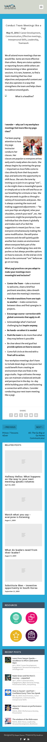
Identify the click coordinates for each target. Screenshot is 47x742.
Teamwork (23, 43)
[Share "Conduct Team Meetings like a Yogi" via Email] (31, 415)
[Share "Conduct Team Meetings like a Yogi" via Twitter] (16, 415)
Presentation (17, 713)
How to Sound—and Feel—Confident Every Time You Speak (26, 692)
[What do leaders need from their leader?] (23, 535)
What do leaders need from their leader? (21, 551)
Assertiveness (28, 696)
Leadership (33, 39)
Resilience (33, 724)
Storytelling (31, 684)
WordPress (39, 735)
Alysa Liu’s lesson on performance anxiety (26, 707)
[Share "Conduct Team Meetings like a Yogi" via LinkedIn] (26, 415)
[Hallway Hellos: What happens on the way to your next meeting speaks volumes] (23, 461)
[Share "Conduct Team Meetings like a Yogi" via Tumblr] (21, 415)
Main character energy (31, 683)
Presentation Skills (19, 684)
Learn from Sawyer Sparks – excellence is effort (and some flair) (25, 660)
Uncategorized (17, 669)
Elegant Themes (20, 735)
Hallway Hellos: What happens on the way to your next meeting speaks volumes (22, 479)
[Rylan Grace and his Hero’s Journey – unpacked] (8, 677)
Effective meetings (31, 36)
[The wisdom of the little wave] (8, 721)
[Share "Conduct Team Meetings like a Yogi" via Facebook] (11, 415)
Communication (13, 36)
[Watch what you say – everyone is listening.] (23, 499)
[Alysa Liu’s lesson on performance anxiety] (8, 708)
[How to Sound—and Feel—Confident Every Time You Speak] (8, 692)
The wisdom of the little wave (25, 719)
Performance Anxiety (30, 711)
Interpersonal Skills (17, 39)
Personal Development (31, 667)
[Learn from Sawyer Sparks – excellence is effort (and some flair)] (8, 660)
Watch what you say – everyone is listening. (18, 516)
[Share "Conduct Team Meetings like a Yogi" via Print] (36, 415)
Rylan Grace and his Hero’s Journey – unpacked (23, 677)
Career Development (30, 33)
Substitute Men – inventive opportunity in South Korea (21, 586)
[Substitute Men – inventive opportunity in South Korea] (23, 570)
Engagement (17, 667)
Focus (24, 722)
